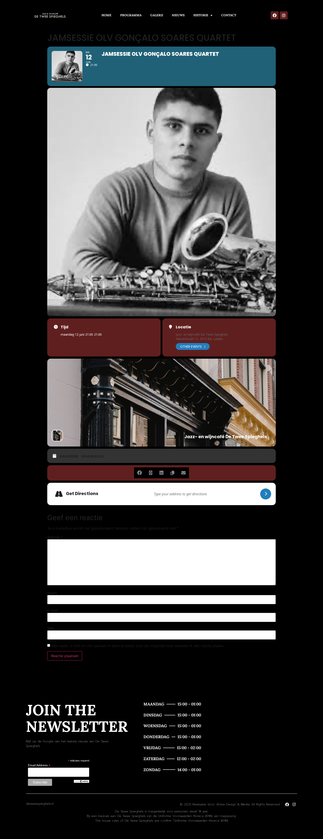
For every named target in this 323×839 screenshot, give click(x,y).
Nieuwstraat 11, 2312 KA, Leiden (199, 339)
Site (50, 628)
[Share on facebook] (139, 472)
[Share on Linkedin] (161, 472)
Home (106, 15)
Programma (131, 15)
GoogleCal (93, 456)
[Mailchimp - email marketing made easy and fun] (81, 781)
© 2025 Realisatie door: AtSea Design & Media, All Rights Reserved (230, 804)
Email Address (39, 765)
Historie (200, 15)
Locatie (183, 327)
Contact (228, 15)
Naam (52, 593)
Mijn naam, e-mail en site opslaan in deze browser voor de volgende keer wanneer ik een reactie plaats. (137, 645)
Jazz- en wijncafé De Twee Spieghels (202, 334)
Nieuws (178, 15)
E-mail (52, 610)
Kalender (69, 456)
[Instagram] (284, 15)
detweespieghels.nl (40, 803)
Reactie (54, 537)
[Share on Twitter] (150, 472)
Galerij (156, 15)
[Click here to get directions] (265, 493)
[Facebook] (275, 15)
